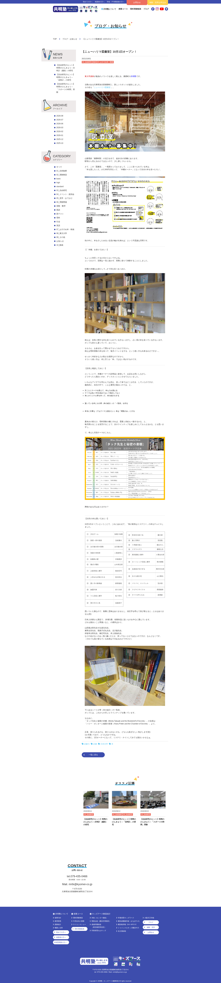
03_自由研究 (61, 190)
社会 (58, 222)
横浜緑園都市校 (129, 921)
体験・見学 (151, 927)
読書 (95, 744)
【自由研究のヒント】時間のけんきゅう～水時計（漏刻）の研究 (65, 68)
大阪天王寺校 (149, 918)
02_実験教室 (61, 175)
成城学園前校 (99, 926)
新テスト (60, 214)
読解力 (87, 744)
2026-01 (59, 135)
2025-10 (59, 143)
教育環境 (58, 921)
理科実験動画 (135, 9)
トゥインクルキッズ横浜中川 (128, 928)
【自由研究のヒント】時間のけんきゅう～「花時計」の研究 (65, 77)
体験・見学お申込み (157, 2)
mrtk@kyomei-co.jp (80, 884)
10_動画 (59, 245)
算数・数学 (61, 206)
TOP (55, 39)
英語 (58, 225)
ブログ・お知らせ (69, 39)
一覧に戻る (93, 755)
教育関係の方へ (61, 942)
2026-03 (59, 128)
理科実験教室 (78, 918)
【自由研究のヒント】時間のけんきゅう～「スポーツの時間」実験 (65, 88)
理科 (58, 218)
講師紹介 (58, 924)
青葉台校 (101, 921)
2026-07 (59, 120)
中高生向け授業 (78, 921)
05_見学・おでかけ (64, 198)
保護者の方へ (100, 2)
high (58, 183)
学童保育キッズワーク (126, 918)
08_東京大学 (61, 233)
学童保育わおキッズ (99, 930)
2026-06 (59, 124)
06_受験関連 (61, 202)
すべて (59, 167)
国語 (58, 210)
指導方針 (58, 918)
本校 (100, 918)
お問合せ (137, 2)
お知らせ (60, 241)
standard (60, 186)
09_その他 (60, 237)
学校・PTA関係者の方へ (115, 2)
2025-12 (59, 139)
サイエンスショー (79, 924)
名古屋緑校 (122, 931)
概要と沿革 (59, 928)
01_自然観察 (61, 171)
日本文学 (104, 744)
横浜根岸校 (127, 924)
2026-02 (59, 131)
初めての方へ (88, 2)
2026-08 (59, 116)
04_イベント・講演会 (65, 194)
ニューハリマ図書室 (102, 87)
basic (58, 179)
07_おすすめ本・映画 (65, 229)
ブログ (146, 9)
